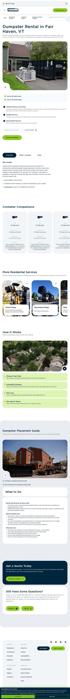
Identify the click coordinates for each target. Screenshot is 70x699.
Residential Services (12, 17)
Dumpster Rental (24, 17)
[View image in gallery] (5, 87)
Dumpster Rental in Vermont (37, 17)
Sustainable (8, 187)
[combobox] (13, 130)
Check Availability (12, 137)
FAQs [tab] (39, 155)
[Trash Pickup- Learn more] (16, 298)
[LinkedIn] (51, 642)
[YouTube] (65, 642)
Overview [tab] (9, 155)
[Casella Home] (13, 10)
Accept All (18, 696)
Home (5, 17)
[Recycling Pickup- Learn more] (45, 298)
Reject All (52, 696)
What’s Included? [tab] (25, 155)
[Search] (66, 4)
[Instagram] (56, 642)
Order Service (59, 10)
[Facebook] (61, 642)
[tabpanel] (35, 175)
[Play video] (65, 369)
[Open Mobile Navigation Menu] (5, 10)
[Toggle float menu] (67, 19)
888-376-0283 (9, 3)
